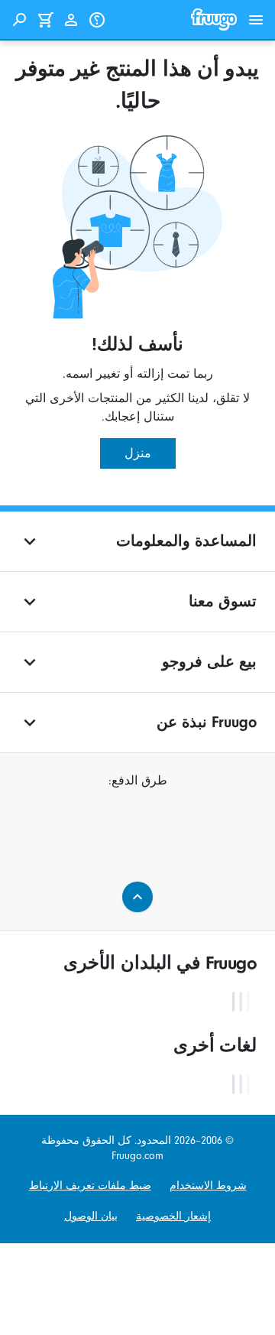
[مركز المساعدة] (97, 20)
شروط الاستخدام (208, 1185)
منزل (138, 453)
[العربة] (45, 20)
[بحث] (19, 20)
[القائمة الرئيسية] (256, 20)
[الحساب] (71, 20)
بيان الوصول (91, 1216)
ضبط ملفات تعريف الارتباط (90, 1185)
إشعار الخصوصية (173, 1216)
